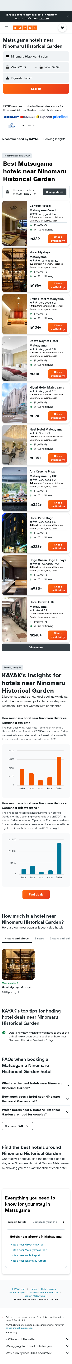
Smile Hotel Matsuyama (47, 299)
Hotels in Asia (48, 1288)
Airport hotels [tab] (17, 1222)
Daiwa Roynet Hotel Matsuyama (44, 343)
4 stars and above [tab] (17, 938)
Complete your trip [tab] (44, 1222)
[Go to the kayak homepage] (25, 28)
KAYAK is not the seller (21, 1339)
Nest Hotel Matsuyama (46, 429)
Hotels (33, 1288)
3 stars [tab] (39, 938)
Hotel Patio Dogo (41, 518)
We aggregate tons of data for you (29, 1346)
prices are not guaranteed (19, 1327)
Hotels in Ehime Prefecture (44, 1292)
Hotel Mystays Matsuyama (40, 254)
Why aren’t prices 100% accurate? (28, 1353)
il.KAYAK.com (18, 1288)
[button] (68, 16)
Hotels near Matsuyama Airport (29, 1250)
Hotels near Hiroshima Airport (28, 1244)
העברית (44, 18)
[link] (36, 894)
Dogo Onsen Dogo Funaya (48, 560)
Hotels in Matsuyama (34, 1295)
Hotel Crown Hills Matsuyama (42, 604)
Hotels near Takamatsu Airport (28, 1260)
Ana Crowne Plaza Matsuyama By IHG (43, 473)
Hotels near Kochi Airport (25, 1255)
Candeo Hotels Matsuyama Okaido (43, 208)
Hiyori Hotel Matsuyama (47, 387)
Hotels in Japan (17, 1292)
